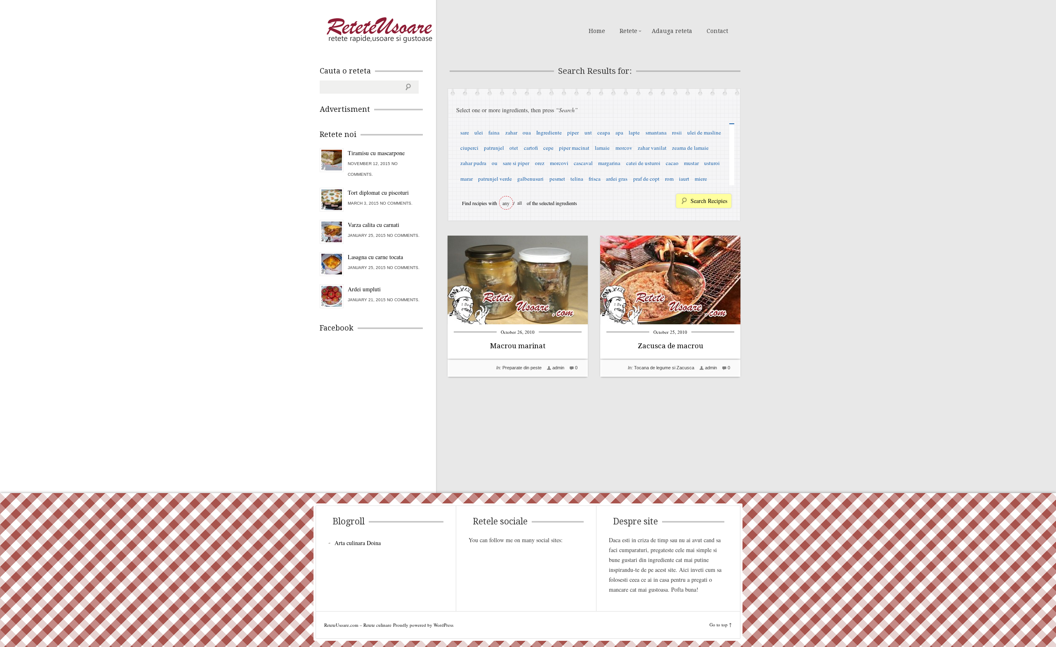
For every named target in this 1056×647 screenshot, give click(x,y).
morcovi (559, 163)
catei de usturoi (643, 163)
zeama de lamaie (690, 147)
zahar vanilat (652, 147)
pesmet (557, 178)
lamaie (602, 147)
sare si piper (516, 163)
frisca (595, 178)
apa (619, 132)
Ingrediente (549, 132)
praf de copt (646, 178)
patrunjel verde (495, 178)
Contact (717, 31)
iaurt (684, 178)
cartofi (531, 147)
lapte (634, 132)
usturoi (712, 163)
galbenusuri (530, 178)
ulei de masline (704, 132)
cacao (672, 163)
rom (669, 178)
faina (494, 132)
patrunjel (494, 147)
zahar (511, 132)
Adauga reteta (672, 31)
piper (573, 132)
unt (588, 132)
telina (576, 178)
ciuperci (469, 147)
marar (466, 178)
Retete (628, 31)
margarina (609, 163)
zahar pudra (473, 163)
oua (527, 132)
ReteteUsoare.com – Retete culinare (379, 30)
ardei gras (616, 178)
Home (597, 31)
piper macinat (574, 147)
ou (494, 163)
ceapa (603, 132)
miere (701, 178)
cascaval (583, 163)
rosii (677, 132)
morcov (623, 147)
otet (513, 147)
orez (539, 163)
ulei (478, 132)
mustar (691, 163)
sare (464, 132)
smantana (656, 132)
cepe (548, 147)
